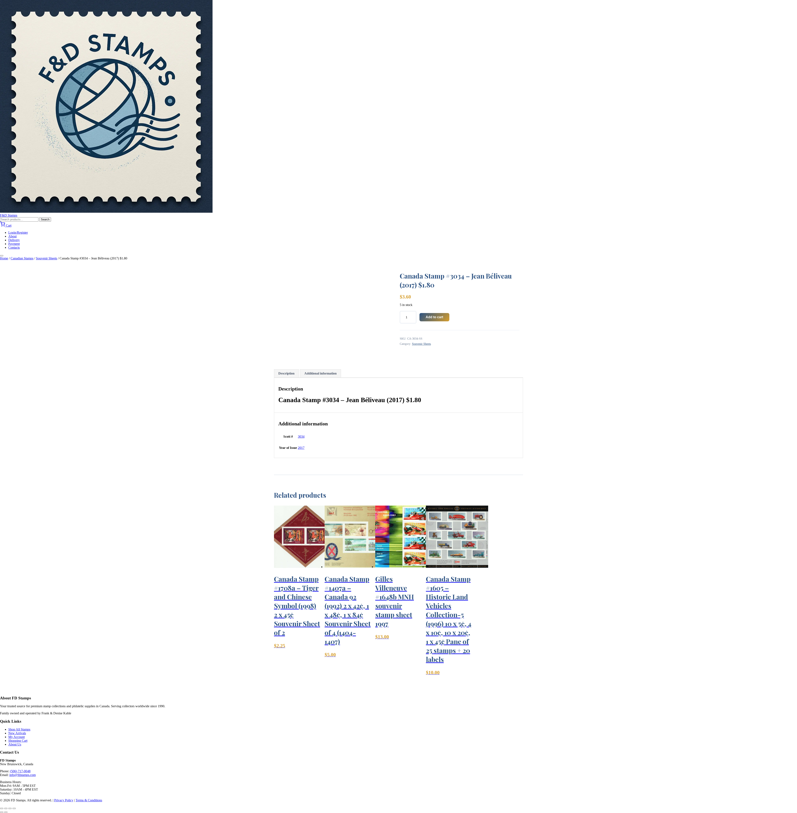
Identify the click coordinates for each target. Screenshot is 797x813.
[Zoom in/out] (1, 808)
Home (4, 258)
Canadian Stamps (22, 258)
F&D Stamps (8, 215)
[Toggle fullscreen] (5, 808)
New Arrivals (17, 733)
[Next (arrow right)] (5, 812)
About (12, 236)
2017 (301, 447)
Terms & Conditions (89, 800)
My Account (16, 737)
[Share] (10, 808)
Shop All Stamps (19, 729)
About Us (14, 744)
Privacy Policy (63, 800)
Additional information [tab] (320, 373)
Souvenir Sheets (46, 258)
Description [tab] (286, 373)
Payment (14, 244)
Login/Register (18, 232)
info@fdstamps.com (22, 775)
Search (45, 219)
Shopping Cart (17, 740)
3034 (301, 436)
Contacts (14, 247)
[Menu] (1, 255)
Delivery (14, 240)
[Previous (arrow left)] (1, 812)
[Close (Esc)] (14, 808)
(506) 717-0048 (20, 771)
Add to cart (434, 317)
